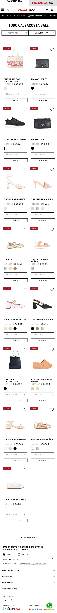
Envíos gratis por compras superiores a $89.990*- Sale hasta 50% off (28, 15)
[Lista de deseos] (47, 10)
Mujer (8, 554)
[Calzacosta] (14, 1)
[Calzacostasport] (43, 3)
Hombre (24, 554)
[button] (5, 88)
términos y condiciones (35, 564)
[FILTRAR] (15, 33)
